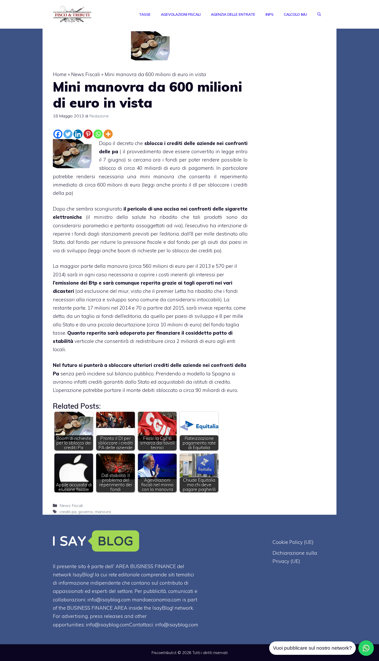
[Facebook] (57, 134)
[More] (108, 134)
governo (85, 511)
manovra (103, 511)
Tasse (145, 14)
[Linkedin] (78, 134)
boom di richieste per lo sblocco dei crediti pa (169, 250)
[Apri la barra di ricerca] (319, 14)
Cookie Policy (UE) (293, 542)
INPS (270, 14)
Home (60, 74)
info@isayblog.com (176, 625)
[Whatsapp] (98, 134)
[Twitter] (67, 134)
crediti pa (68, 511)
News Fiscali (85, 74)
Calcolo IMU (295, 14)
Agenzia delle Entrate (233, 14)
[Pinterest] (88, 134)
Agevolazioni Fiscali (181, 14)
